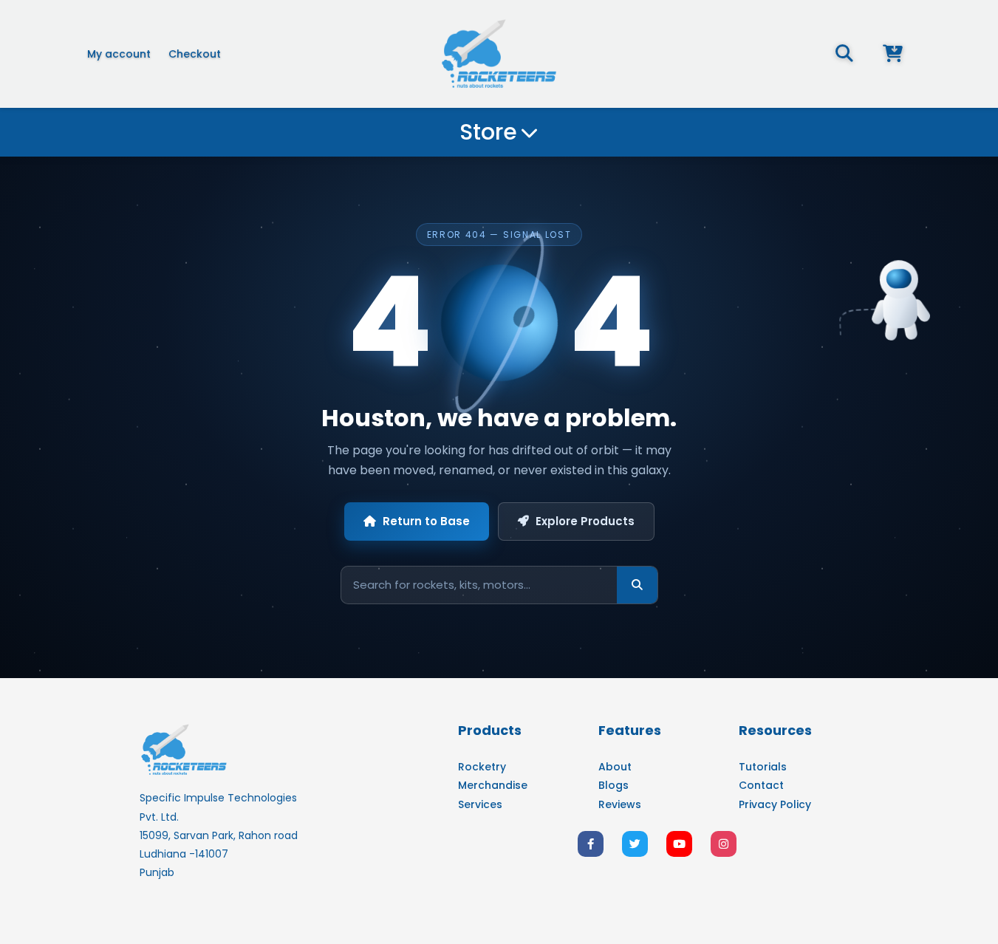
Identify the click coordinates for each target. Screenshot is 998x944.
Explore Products (585, 521)
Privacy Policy (775, 804)
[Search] (637, 585)
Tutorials (763, 766)
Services (480, 804)
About (615, 766)
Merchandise (492, 785)
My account (119, 54)
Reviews (619, 804)
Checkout (194, 54)
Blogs (613, 785)
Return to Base (426, 521)
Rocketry (482, 766)
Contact (761, 785)
